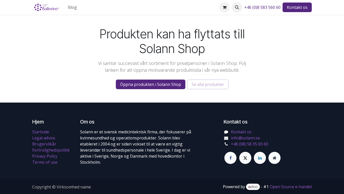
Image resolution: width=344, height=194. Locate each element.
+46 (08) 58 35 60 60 (249, 144)
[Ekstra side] (274, 158)
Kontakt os (297, 7)
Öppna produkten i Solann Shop (150, 84)
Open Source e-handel (291, 186)
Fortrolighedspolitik (51, 150)
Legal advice (43, 138)
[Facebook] (230, 158)
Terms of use (44, 162)
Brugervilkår (44, 144)
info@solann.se (245, 138)
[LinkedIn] (260, 158)
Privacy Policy (44, 156)
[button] (237, 7)
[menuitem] (72, 7)
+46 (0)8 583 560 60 (262, 7)
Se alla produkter (208, 84)
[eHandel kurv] (224, 7)
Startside (40, 132)
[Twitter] (245, 158)
